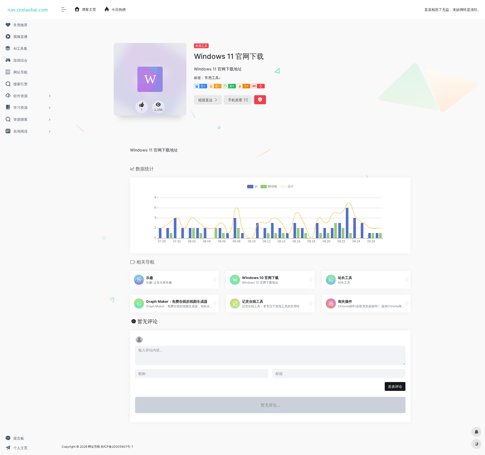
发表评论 (395, 386)
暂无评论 (147, 321)
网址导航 (94, 446)
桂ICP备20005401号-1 (117, 446)
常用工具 (201, 46)
